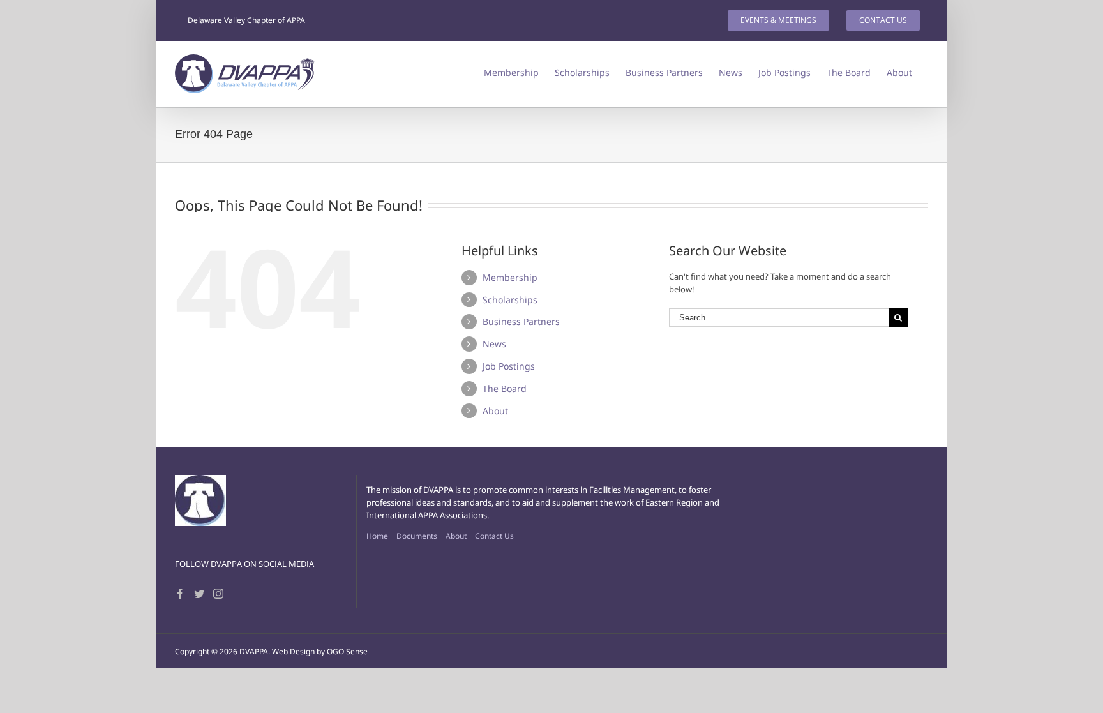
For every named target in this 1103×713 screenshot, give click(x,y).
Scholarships (510, 300)
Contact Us (494, 535)
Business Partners (521, 321)
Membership (510, 277)
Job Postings (509, 366)
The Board (505, 388)
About (495, 411)
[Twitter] (199, 594)
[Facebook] (180, 594)
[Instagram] (218, 594)
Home (377, 535)
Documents (416, 535)
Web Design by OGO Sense (320, 651)
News (494, 344)
